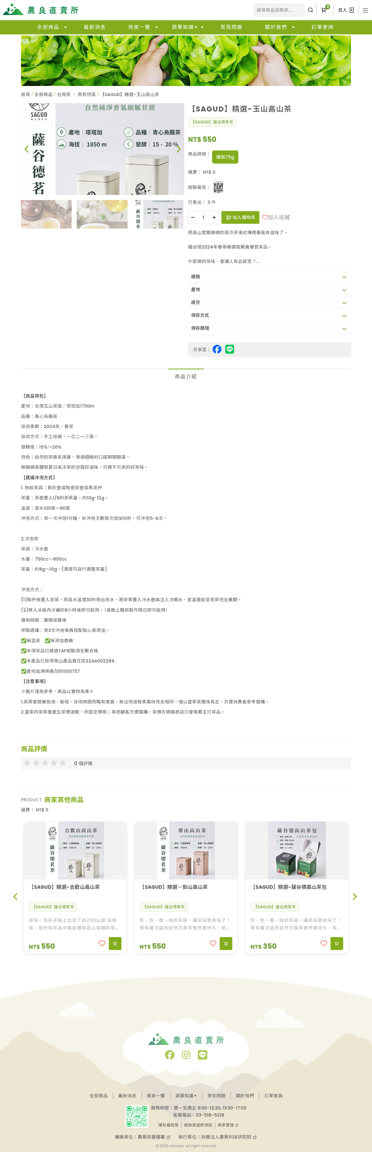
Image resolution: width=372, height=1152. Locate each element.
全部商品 (48, 27)
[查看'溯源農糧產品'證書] (218, 187)
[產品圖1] (102, 149)
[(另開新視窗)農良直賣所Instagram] (186, 1057)
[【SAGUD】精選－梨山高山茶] (186, 851)
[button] (324, 10)
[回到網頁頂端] (354, 1111)
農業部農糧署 (152, 1137)
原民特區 (87, 95)
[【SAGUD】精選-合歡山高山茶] (75, 851)
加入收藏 (279, 217)
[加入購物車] (115, 943)
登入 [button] (343, 10)
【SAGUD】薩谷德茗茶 (212, 122)
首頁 (25, 95)
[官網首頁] (40, 9)
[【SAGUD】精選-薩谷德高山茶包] (296, 851)
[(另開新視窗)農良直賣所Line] (202, 1057)
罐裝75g (225, 157)
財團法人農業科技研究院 (227, 1137)
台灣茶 (64, 95)
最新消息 (95, 27)
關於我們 (276, 27)
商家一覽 (139, 27)
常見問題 (231, 27)
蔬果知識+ (185, 27)
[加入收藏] (102, 943)
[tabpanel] (186, 559)
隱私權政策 (168, 1125)
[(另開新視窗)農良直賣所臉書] (169, 1057)
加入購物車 (243, 217)
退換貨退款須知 (198, 1125)
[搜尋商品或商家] (310, 10)
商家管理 (226, 1125)
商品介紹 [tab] (186, 376)
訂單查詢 (323, 27)
